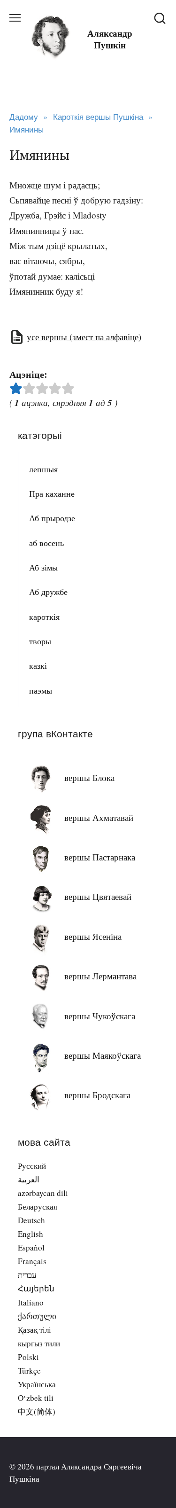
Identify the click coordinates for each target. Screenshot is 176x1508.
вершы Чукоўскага (99, 1016)
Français (32, 1261)
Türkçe (29, 1370)
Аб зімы (43, 567)
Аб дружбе (48, 591)
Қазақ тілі (34, 1329)
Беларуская (37, 1206)
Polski (28, 1357)
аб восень (46, 542)
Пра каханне (52, 493)
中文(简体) (36, 1411)
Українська (37, 1384)
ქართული (37, 1316)
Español (31, 1247)
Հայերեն (36, 1288)
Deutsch (31, 1220)
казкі (38, 665)
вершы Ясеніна (93, 936)
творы (40, 641)
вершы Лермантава (100, 976)
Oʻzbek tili (36, 1397)
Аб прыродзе (52, 518)
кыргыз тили (39, 1343)
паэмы (40, 690)
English (30, 1233)
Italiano (31, 1302)
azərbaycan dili (43, 1193)
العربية (28, 1179)
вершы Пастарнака (99, 857)
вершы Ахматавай (98, 817)
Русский (32, 1165)
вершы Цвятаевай (97, 896)
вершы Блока (89, 777)
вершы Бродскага (97, 1095)
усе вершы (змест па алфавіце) (84, 337)
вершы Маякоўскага (102, 1055)
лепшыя (43, 469)
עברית (27, 1274)
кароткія (44, 616)
